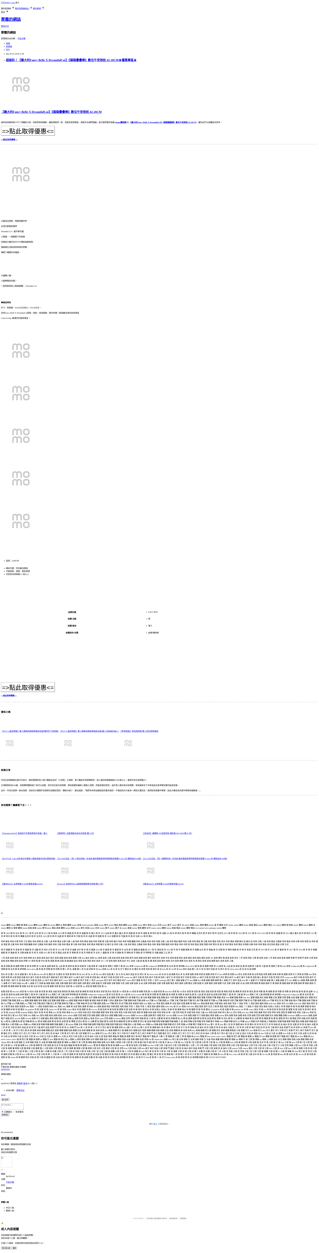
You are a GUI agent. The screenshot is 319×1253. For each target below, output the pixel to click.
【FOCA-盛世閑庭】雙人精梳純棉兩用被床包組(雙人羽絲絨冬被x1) (89, 731)
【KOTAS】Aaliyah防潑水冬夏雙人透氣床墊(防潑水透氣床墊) (28, 859)
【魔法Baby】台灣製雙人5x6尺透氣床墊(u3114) (163, 884)
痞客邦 (20, 1083)
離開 (14, 1248)
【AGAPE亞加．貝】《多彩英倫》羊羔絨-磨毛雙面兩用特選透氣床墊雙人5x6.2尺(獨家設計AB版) (98, 859)
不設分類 (21, 38)
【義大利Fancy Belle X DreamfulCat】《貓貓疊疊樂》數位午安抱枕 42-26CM (51, 111)
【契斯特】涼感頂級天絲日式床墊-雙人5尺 (75, 833)
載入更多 (5, 1100)
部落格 (9, 46)
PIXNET (141, 1218)
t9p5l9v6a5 (5, 1069)
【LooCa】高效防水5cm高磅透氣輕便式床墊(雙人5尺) (79, 884)
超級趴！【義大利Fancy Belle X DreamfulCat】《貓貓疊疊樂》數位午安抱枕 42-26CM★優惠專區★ (71, 60)
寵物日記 (20, 1090)
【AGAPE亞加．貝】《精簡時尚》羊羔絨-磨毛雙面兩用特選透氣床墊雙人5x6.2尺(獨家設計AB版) (184, 859)
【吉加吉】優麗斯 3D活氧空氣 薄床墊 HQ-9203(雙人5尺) (167, 833)
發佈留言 (5, 1115)
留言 (25, 1083)
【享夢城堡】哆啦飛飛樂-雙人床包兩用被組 (139, 731)
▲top (3, 1095)
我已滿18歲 (6, 1248)
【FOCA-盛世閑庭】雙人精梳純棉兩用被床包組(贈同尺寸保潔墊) (30, 731)
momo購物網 (120, 122)
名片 (8, 49)
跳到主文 (5, 26)
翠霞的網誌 (11, 19)
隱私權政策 (173, 1218)
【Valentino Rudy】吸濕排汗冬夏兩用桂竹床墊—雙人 (24, 833)
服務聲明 (183, 1218)
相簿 (8, 43)
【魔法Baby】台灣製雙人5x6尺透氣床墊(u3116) (22, 884)
